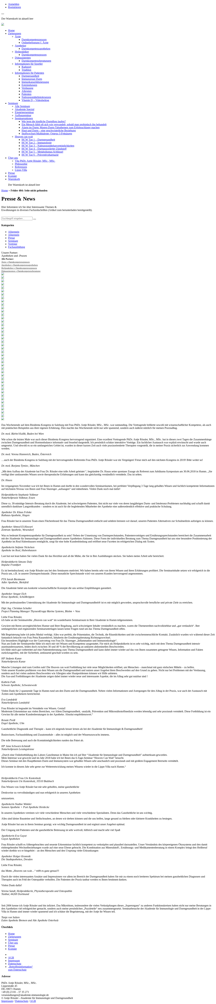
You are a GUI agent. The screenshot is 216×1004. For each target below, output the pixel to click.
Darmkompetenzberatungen (36, 60)
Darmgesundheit (30, 75)
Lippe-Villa (21, 170)
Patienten (26, 94)
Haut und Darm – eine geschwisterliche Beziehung (49, 130)
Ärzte (18, 36)
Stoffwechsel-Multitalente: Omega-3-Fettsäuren (47, 133)
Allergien (27, 91)
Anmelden (13, 4)
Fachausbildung (16, 247)
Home (11, 30)
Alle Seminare (22, 106)
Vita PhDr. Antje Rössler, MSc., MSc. (35, 160)
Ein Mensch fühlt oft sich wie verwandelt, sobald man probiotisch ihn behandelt (64, 124)
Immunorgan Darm (32, 79)
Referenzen (21, 166)
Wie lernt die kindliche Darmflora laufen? (44, 121)
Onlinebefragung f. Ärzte (35, 42)
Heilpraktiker (22, 51)
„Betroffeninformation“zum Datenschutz (20, 968)
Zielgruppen (14, 33)
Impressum (14, 960)
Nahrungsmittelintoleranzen (36, 97)
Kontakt (12, 176)
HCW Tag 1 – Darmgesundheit (38, 139)
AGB (11, 957)
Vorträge (12, 243)
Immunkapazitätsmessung (35, 82)
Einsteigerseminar (24, 112)
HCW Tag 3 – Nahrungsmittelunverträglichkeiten (48, 145)
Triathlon (26, 69)
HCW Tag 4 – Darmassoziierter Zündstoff (44, 148)
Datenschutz (14, 963)
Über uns (13, 157)
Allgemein (13, 231)
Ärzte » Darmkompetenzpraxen (15, 262)
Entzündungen (29, 85)
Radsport (26, 66)
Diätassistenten (23, 57)
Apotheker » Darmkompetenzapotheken (19, 265)
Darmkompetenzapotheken (36, 48)
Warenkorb (14, 179)
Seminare (13, 103)
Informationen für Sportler (29, 63)
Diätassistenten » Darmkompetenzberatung (20, 271)
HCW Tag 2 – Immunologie (37, 142)
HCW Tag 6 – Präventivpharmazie (40, 154)
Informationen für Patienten (29, 72)
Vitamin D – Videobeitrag (35, 100)
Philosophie (21, 163)
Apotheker (20, 45)
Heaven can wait (24, 136)
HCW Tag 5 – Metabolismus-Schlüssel (42, 151)
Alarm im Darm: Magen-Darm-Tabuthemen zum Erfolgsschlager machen (61, 127)
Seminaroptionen (24, 118)
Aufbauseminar (23, 115)
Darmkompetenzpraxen (34, 39)
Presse (11, 173)
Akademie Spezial (24, 109)
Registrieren (14, 7)
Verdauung (27, 88)
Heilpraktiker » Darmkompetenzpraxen (19, 268)
